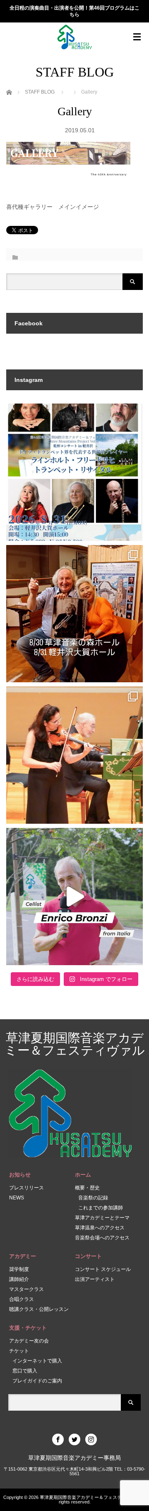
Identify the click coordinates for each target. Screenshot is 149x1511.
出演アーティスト (95, 1279)
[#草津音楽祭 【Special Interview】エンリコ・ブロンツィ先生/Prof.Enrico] (74, 896)
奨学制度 (19, 1269)
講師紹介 (19, 1279)
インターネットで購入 (37, 1361)
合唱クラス (21, 1299)
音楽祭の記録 (93, 1198)
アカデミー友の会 (29, 1341)
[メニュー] (137, 37)
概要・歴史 (87, 1188)
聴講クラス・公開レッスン (39, 1309)
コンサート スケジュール (103, 1269)
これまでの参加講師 (100, 1208)
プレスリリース (26, 1188)
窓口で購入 (24, 1371)
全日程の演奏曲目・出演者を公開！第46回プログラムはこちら (74, 11)
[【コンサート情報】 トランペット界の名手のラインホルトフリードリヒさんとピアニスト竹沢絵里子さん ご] (74, 613)
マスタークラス (26, 1289)
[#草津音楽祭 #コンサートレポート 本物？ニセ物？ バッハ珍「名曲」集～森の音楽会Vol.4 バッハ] (74, 755)
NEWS (16, 1198)
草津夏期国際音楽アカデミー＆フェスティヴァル (75, 1044)
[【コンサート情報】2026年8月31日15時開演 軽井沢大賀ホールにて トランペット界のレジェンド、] (74, 472)
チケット (19, 1351)
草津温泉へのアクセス (100, 1228)
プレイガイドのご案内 (37, 1381)
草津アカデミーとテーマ (102, 1218)
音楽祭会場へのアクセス (102, 1238)
